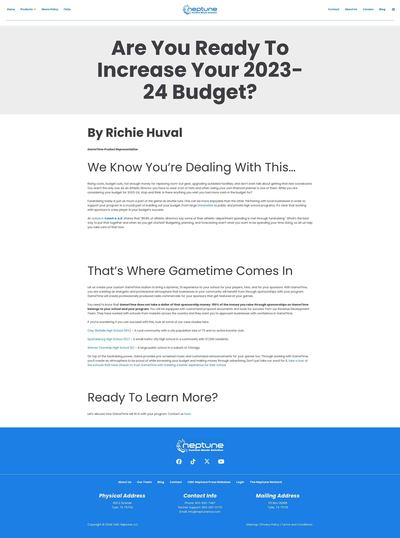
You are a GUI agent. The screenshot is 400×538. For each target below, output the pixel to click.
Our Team (144, 482)
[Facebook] (179, 462)
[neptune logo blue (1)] (200, 9)
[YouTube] (221, 462)
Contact (176, 482)
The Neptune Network (266, 482)
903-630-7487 (205, 503)
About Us (124, 482)
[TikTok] (193, 462)
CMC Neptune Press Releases (209, 482)
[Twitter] (207, 462)
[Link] (394, 9)
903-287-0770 (212, 507)
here (187, 414)
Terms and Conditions (296, 524)
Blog (161, 482)
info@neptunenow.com (204, 512)
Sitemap (252, 524)
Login (240, 482)
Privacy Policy (269, 524)
